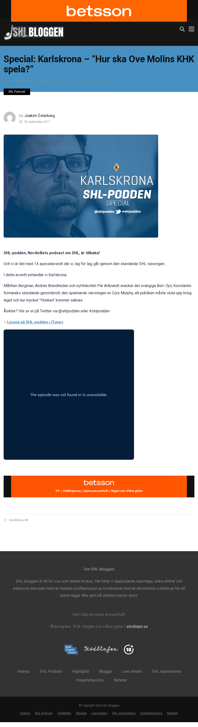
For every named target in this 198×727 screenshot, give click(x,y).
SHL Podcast (23, 81)
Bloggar (105, 671)
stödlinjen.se (137, 626)
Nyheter (120, 680)
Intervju (23, 671)
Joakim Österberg (39, 115)
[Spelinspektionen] (71, 650)
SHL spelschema (166, 671)
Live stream (132, 671)
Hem (7, 81)
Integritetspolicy (90, 680)
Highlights (80, 671)
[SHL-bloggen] (34, 31)
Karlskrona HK (18, 520)
